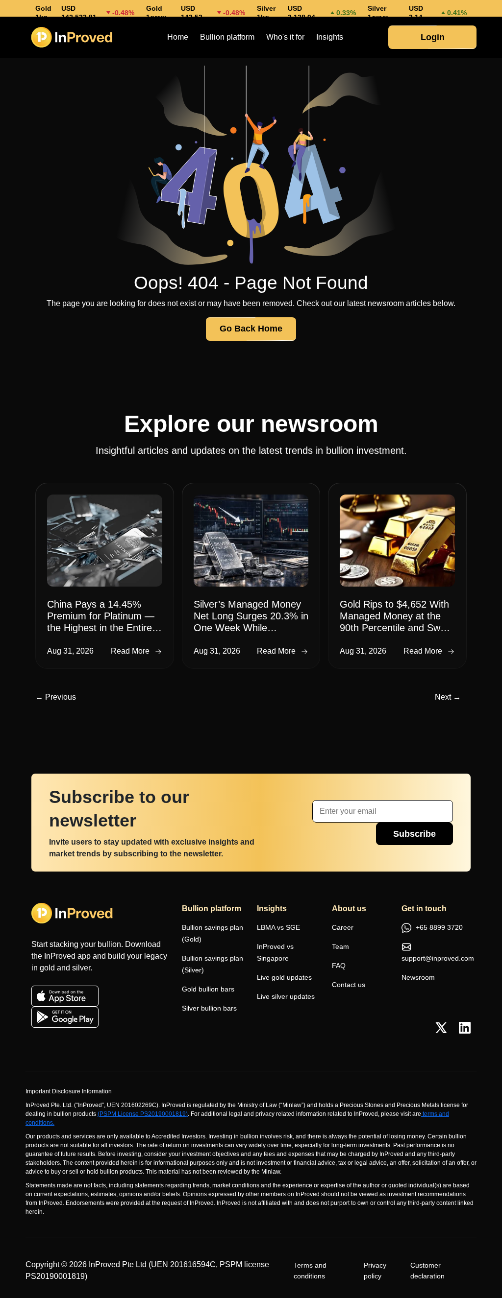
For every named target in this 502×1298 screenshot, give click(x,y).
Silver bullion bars (209, 1008)
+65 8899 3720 (438, 927)
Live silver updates (286, 996)
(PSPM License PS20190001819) (143, 1113)
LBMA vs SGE (278, 927)
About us (349, 908)
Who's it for (285, 37)
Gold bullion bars (208, 989)
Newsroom (418, 977)
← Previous (55, 697)
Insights (329, 37)
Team (340, 946)
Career (342, 927)
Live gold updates (284, 977)
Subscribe (414, 834)
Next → (448, 697)
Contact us (348, 985)
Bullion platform (227, 37)
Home (177, 37)
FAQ (339, 965)
